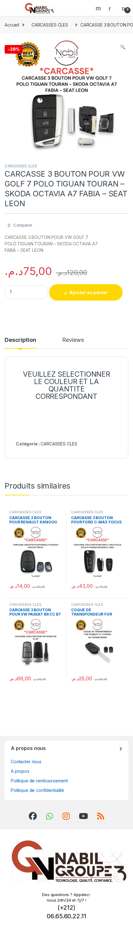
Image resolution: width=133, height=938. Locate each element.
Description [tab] (20, 340)
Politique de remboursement (39, 780)
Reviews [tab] (73, 340)
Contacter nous (26, 761)
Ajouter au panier (88, 292)
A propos (20, 771)
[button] (122, 47)
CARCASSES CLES (50, 24)
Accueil (12, 24)
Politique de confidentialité (37, 790)
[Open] (10, 8)
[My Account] (112, 8)
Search (99, 8)
